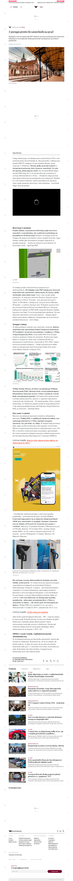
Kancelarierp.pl (52, 845)
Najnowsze (36, 669)
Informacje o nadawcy (25, 843)
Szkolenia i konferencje (15, 855)
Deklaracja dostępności (25, 845)
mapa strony (12, 859)
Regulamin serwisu (24, 842)
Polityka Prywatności (24, 838)
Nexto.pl (50, 842)
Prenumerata (37, 842)
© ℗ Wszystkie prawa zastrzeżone (22, 659)
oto (41, 7)
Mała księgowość (53, 843)
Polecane (24, 669)
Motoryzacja (15, 27)
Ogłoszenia (37, 840)
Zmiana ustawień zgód (25, 840)
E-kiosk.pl (51, 838)
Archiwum (37, 843)
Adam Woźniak (17, 153)
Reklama (36, 838)
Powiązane (12, 669)
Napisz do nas (13, 842)
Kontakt (11, 840)
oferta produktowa (36, 859)
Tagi (47, 669)
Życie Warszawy (53, 849)
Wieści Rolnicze (52, 847)
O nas (10, 838)
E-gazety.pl (51, 840)
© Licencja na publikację (20, 658)
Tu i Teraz (22, 27)
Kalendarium (23, 859)
